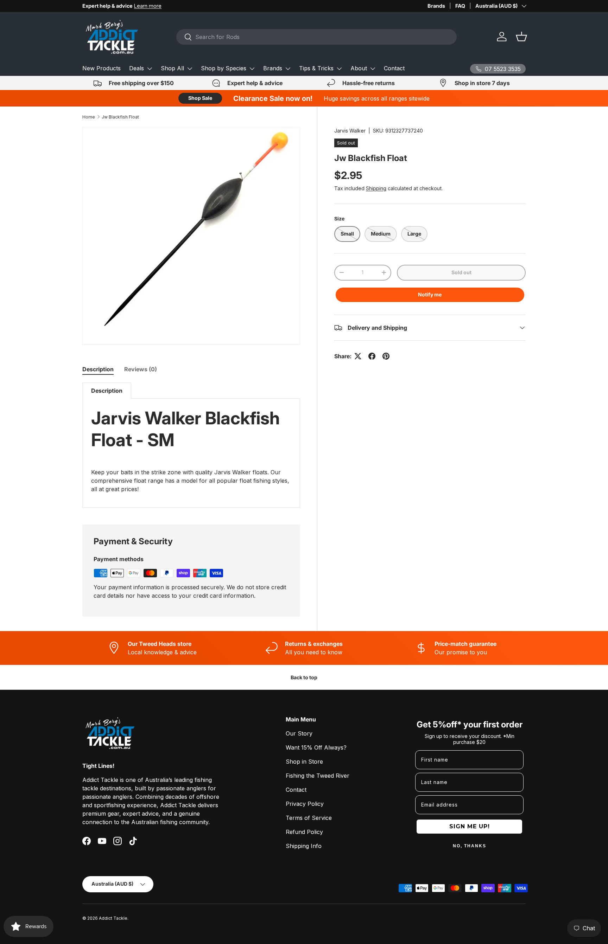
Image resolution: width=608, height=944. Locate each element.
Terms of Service (309, 817)
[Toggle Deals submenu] (149, 68)
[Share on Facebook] (372, 356)
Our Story (299, 733)
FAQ (460, 6)
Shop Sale (200, 98)
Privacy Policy (305, 803)
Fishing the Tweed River (317, 775)
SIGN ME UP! (469, 826)
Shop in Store (304, 761)
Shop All (172, 68)
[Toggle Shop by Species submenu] (252, 68)
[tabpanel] (191, 445)
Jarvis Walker (350, 131)
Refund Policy (304, 831)
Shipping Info (304, 845)
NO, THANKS (469, 845)
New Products (101, 68)
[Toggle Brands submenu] (288, 68)
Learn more (148, 6)
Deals (136, 68)
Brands (436, 6)
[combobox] (316, 37)
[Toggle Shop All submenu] (189, 68)
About (358, 68)
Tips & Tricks (316, 68)
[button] (521, 36)
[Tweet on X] (358, 356)
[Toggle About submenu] (372, 68)
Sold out (461, 272)
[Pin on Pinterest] (386, 356)
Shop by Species (223, 68)
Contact (394, 68)
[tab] (98, 369)
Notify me (430, 294)
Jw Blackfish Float (120, 117)
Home (88, 117)
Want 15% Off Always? (316, 747)
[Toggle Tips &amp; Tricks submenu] (339, 68)
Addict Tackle (113, 918)
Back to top (304, 677)
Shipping (376, 188)
